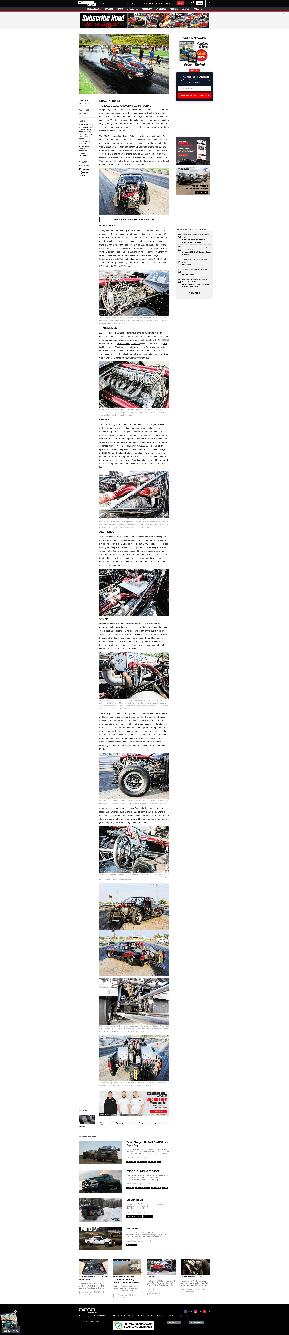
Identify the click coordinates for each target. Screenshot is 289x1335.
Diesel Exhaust (84, 132)
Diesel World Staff (85, 1292)
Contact (122, 1316)
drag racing (83, 146)
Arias (122, 157)
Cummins (82, 129)
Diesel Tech (131, 3)
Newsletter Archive (165, 1316)
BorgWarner (111, 238)
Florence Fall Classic (189, 264)
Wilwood (149, 453)
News (102, 3)
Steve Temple (118, 1295)
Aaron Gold (130, 1158)
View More (194, 293)
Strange (143, 428)
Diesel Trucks (141, 1161)
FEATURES (151, 1161)
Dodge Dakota (84, 141)
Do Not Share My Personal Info (141, 1316)
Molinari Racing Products (128, 343)
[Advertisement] (193, 530)
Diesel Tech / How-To (142, 1188)
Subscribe (169, 3)
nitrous (82, 153)
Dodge (81, 139)
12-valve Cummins (85, 125)
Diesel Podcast (155, 3)
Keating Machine (118, 234)
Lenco (104, 333)
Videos (119, 3)
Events (144, 3)
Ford (159, 1161)
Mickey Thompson (119, 446)
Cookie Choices (196, 1322)
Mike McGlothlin (186, 1289)
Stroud (135, 460)
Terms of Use (84, 1316)
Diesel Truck (83, 136)
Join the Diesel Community (194, 95)
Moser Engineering (120, 439)
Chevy (116, 1260)
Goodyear (155, 449)
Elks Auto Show (188, 274)
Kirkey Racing (151, 638)
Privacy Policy (99, 1316)
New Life (82, 1127)
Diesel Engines (124, 1260)
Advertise (111, 1316)
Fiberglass (83, 151)
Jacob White (131, 1184)
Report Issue (174, 1322)
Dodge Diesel (83, 144)
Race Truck (83, 155)
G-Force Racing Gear (142, 634)
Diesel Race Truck (85, 134)
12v (80, 127)
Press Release (183, 1316)
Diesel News (131, 1161)
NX (106, 524)
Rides (110, 3)
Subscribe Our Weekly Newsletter (134, 219)
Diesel (89, 129)
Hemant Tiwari (152, 1289)
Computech (104, 641)
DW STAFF (130, 1212)
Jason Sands (83, 113)
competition (87, 127)
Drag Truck (83, 148)
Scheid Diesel (116, 150)
